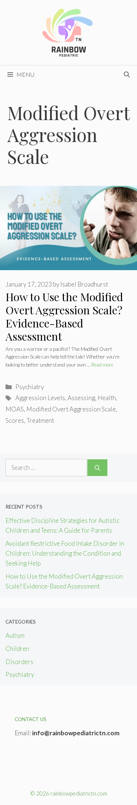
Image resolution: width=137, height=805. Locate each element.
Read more (102, 365)
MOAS (14, 409)
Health (107, 398)
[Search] (97, 467)
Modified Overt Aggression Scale (71, 409)
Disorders (19, 662)
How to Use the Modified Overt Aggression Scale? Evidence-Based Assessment (64, 317)
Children (17, 648)
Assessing (81, 398)
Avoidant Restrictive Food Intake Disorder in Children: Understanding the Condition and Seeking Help (64, 553)
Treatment (40, 420)
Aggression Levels (40, 398)
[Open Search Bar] (127, 74)
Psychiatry (29, 387)
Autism (14, 635)
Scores (14, 420)
